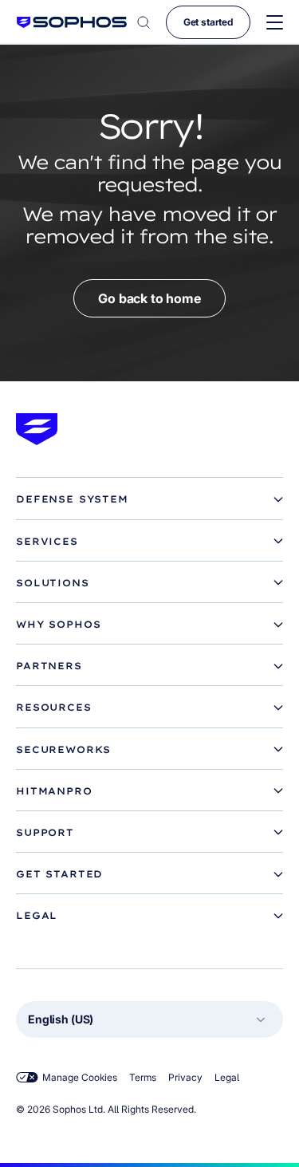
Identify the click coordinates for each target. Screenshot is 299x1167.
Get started (208, 22)
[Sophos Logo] (72, 22)
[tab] (149, 499)
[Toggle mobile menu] (274, 22)
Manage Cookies (79, 1077)
